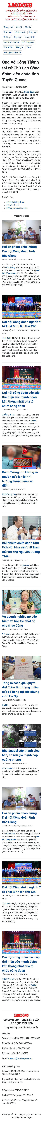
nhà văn (26, 565)
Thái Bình (6, 338)
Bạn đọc (18, 37)
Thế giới (19, 47)
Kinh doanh (20, 32)
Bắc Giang (10, 267)
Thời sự (7, 37)
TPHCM (6, 634)
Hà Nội (5, 705)
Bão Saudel (7, 768)
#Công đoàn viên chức (16, 208)
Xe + (29, 47)
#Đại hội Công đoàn (15, 202)
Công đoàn (30, 37)
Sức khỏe (8, 47)
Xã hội (19, 27)
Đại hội (34, 420)
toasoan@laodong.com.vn (20, 1058)
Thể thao (8, 32)
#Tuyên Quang (12, 205)
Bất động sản (28, 42)
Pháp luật (33, 32)
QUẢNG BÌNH (8, 415)
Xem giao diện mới (12, 52)
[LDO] (21, 232)
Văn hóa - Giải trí (11, 42)
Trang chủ (8, 27)
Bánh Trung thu (9, 494)
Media (28, 27)
